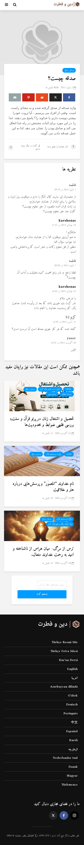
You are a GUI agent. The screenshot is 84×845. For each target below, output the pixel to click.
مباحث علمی (52, 394)
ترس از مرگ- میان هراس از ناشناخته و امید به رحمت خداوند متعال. (43, 552)
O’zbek (73, 696)
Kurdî (73, 740)
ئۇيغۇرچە (73, 749)
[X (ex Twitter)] (53, 815)
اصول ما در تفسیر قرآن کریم (50, 389)
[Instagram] (74, 815)
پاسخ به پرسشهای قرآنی (53, 454)
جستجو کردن (42, 594)
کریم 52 (70, 317)
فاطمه (72, 185)
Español (72, 731)
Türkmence (69, 785)
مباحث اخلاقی (67, 394)
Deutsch (72, 704)
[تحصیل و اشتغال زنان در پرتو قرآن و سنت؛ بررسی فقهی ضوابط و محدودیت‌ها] (42, 396)
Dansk (73, 767)
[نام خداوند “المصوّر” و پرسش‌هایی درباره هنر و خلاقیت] (42, 461)
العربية (74, 678)
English (72, 669)
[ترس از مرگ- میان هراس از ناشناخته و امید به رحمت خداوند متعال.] (42, 526)
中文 (74, 722)
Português (70, 713)
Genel (68, 389)
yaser (71, 338)
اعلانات (69, 454)
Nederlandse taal (65, 758)
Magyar (72, 776)
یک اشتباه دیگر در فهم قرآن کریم (60, 524)
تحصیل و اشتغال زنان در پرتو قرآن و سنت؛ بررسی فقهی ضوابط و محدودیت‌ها (42, 422)
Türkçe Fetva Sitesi (64, 651)
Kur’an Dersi (68, 660)
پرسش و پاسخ (69, 70)
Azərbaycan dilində (64, 687)
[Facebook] (64, 815)
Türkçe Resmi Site (65, 642)
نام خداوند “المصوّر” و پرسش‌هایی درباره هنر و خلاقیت (43, 487)
